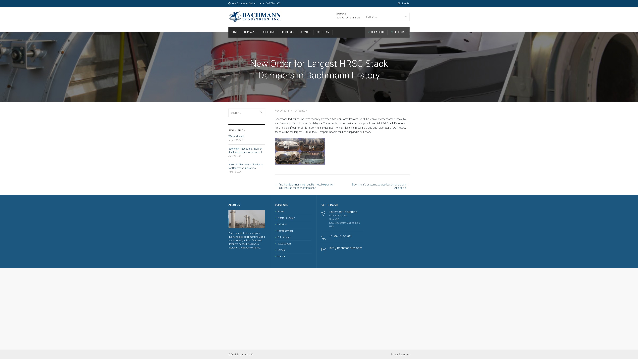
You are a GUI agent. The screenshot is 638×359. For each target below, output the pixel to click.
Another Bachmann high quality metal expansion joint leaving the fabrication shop (306, 186)
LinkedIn (405, 3)
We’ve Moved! (236, 136)
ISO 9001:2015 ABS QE (348, 17)
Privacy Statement (400, 354)
